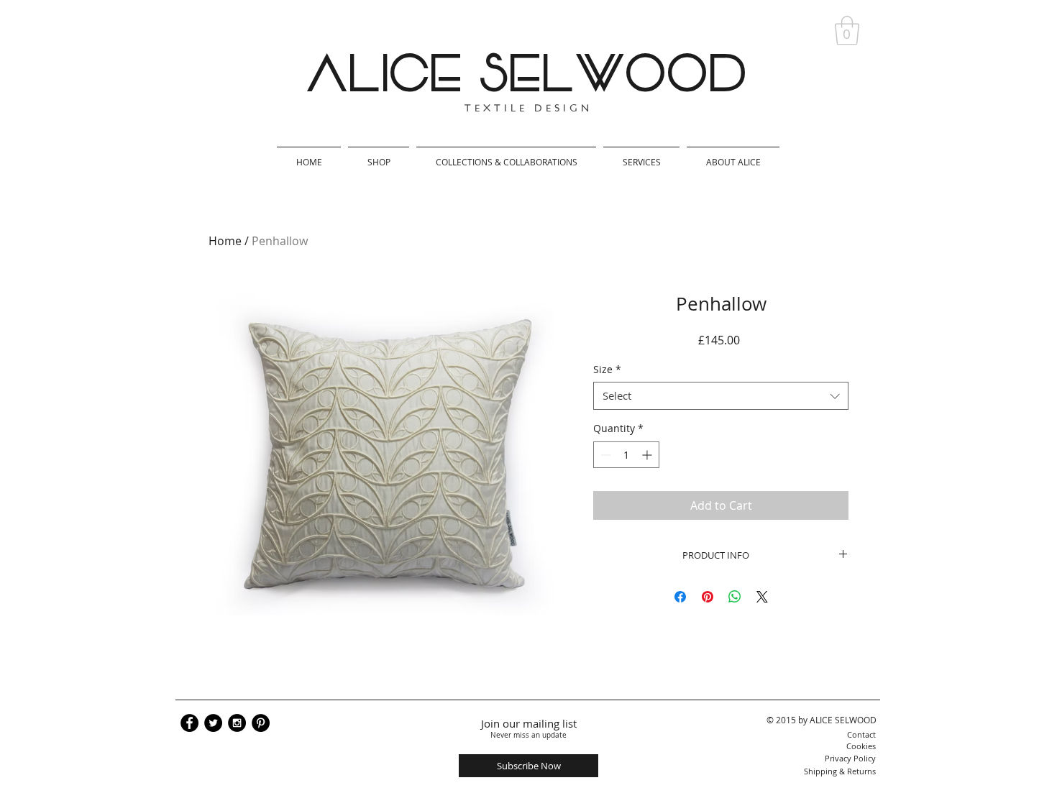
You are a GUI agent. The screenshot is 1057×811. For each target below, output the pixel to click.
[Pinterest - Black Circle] (261, 723)
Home (225, 241)
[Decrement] (604, 454)
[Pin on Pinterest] (707, 596)
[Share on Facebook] (680, 596)
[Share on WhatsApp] (734, 596)
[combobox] (720, 396)
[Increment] (648, 454)
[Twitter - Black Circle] (213, 723)
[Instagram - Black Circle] (237, 723)
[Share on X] (762, 596)
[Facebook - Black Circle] (189, 723)
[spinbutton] (626, 454)
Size (607, 369)
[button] (847, 30)
